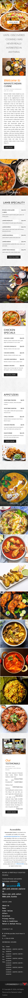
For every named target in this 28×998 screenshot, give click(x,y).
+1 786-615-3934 (9, 938)
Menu (4, 908)
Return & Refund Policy (11, 924)
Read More (9, 147)
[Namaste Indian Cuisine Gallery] (14, 520)
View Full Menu (14, 257)
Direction (6, 916)
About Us (5, 905)
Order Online (13, 22)
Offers (4, 913)
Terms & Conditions (10, 921)
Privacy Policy (8, 918)
